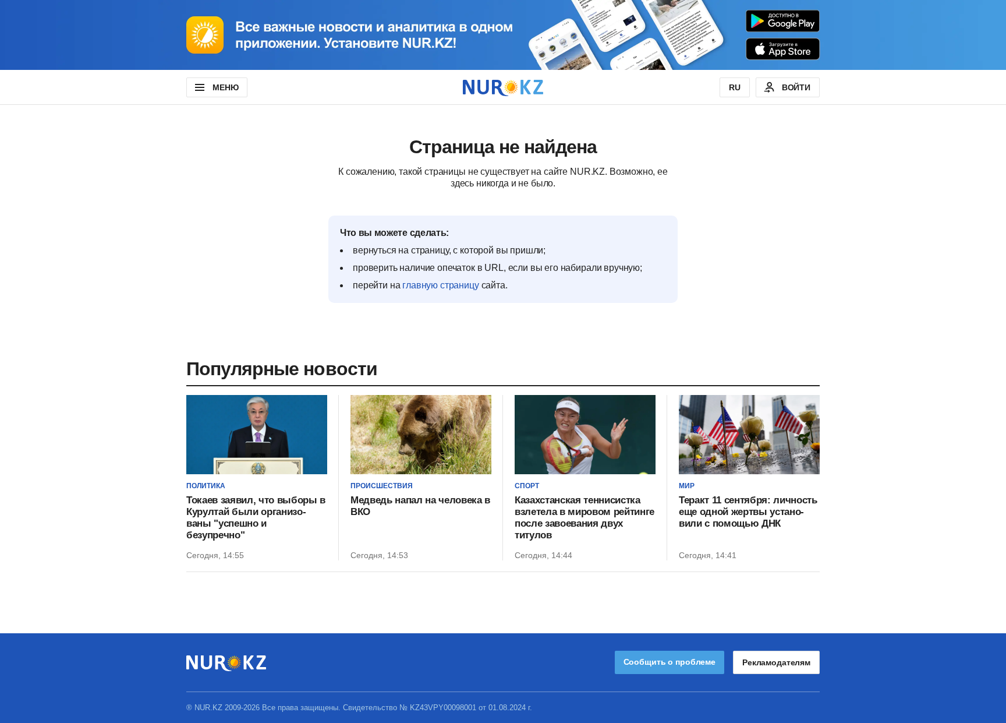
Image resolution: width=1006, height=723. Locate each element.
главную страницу (440, 285)
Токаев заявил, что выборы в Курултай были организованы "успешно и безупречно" (255, 518)
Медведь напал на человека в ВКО (420, 506)
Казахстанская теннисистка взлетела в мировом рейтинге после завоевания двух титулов (584, 518)
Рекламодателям (776, 662)
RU (735, 87)
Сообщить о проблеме (669, 661)
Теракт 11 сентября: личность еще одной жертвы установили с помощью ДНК (748, 512)
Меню (225, 87)
